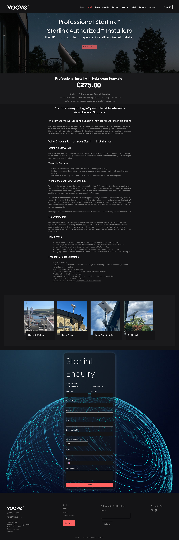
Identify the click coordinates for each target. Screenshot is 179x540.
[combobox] (89, 405)
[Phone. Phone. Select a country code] (69, 463)
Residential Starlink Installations (88, 281)
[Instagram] (152, 510)
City (67, 420)
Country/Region (71, 401)
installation (86, 131)
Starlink (51, 131)
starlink (73, 278)
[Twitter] (156, 510)
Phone (69, 459)
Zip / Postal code (72, 430)
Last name (95, 391)
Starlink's (122, 155)
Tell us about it (72, 469)
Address (69, 411)
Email (68, 449)
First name (70, 391)
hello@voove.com (14, 517)
